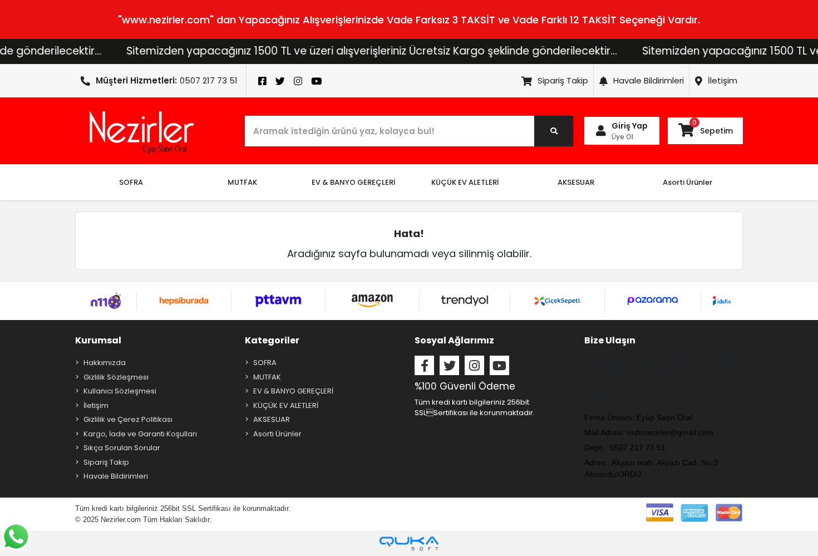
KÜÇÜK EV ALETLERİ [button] (465, 182)
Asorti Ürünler (277, 434)
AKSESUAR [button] (576, 182)
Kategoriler (272, 340)
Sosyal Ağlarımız (454, 340)
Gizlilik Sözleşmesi (116, 377)
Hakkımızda (104, 362)
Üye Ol (622, 136)
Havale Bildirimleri (648, 80)
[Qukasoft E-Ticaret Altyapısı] (409, 543)
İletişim (722, 80)
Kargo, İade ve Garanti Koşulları (140, 434)
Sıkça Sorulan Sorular (121, 447)
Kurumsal (98, 340)
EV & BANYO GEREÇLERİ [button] (353, 182)
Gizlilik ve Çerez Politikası (128, 419)
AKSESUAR (271, 419)
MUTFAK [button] (242, 182)
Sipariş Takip (563, 80)
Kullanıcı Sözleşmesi (119, 391)
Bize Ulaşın (609, 340)
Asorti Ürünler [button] (687, 182)
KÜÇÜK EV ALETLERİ (285, 405)
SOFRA (265, 362)
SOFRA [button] (131, 182)
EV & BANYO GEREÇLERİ (293, 391)
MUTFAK (267, 377)
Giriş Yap (630, 125)
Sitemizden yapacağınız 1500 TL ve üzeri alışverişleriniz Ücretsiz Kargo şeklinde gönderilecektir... (355, 50)
